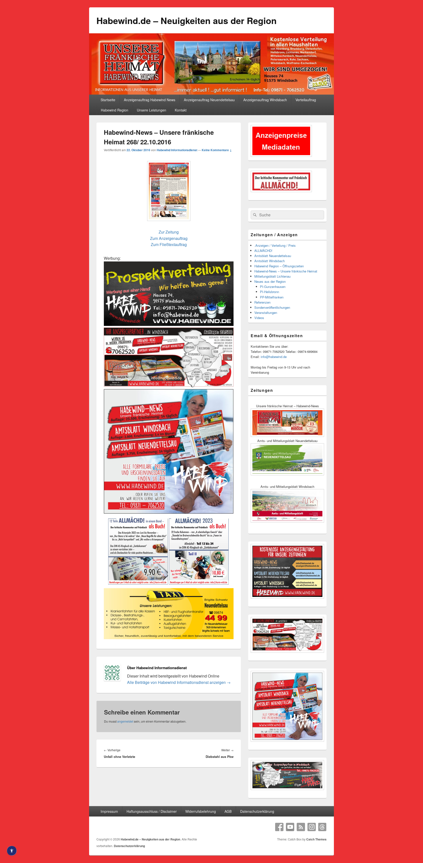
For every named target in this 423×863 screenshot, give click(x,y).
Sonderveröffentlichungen (272, 307)
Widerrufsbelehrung (200, 811)
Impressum (109, 811)
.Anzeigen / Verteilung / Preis (275, 245)
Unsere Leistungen (151, 110)
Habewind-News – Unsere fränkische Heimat (285, 271)
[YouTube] (290, 827)
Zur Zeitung (169, 232)
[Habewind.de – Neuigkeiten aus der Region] (211, 93)
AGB (228, 811)
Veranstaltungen (265, 312)
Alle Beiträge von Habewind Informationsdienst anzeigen (179, 682)
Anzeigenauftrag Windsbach (265, 99)
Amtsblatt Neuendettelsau (272, 255)
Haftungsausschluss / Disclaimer (152, 811)
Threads (322, 827)
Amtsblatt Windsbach (269, 261)
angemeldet (125, 721)
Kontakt (181, 110)
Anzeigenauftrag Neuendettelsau (209, 99)
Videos (259, 317)
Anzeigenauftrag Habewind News (149, 99)
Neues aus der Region (270, 281)
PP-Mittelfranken (271, 297)
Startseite (108, 99)
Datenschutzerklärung (257, 811)
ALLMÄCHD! (263, 250)
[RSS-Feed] (301, 827)
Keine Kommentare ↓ (217, 150)
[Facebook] (279, 827)
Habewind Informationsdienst (177, 150)
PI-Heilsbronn (269, 291)
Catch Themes (316, 839)
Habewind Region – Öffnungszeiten (279, 266)
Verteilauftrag (305, 99)
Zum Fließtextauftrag (169, 244)
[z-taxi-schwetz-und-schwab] (169, 638)
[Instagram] (311, 827)
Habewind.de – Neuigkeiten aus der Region (186, 20)
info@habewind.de (274, 356)
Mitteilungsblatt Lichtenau (272, 276)
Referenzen (262, 302)
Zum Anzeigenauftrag (169, 238)
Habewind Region (114, 110)
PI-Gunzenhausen (272, 286)
